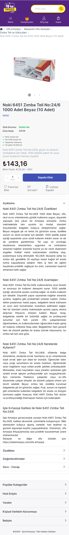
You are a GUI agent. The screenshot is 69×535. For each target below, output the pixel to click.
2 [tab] (34, 95)
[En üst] (1, 29)
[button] (44, 19)
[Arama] (61, 9)
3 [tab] (39, 95)
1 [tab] (29, 95)
